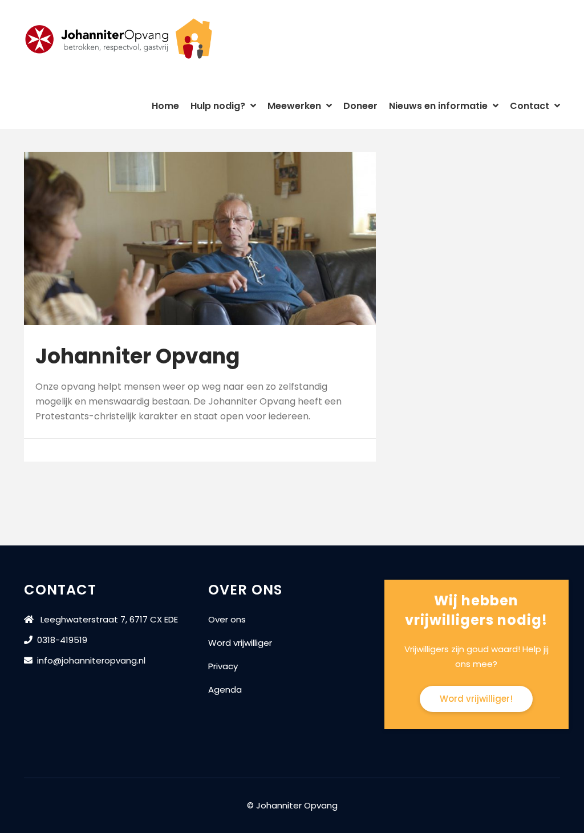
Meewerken (295, 105)
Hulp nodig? (219, 105)
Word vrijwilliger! (476, 699)
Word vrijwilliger (240, 643)
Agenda (225, 689)
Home (165, 105)
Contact (530, 105)
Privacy (223, 666)
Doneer (360, 105)
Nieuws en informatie (439, 105)
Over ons (227, 619)
